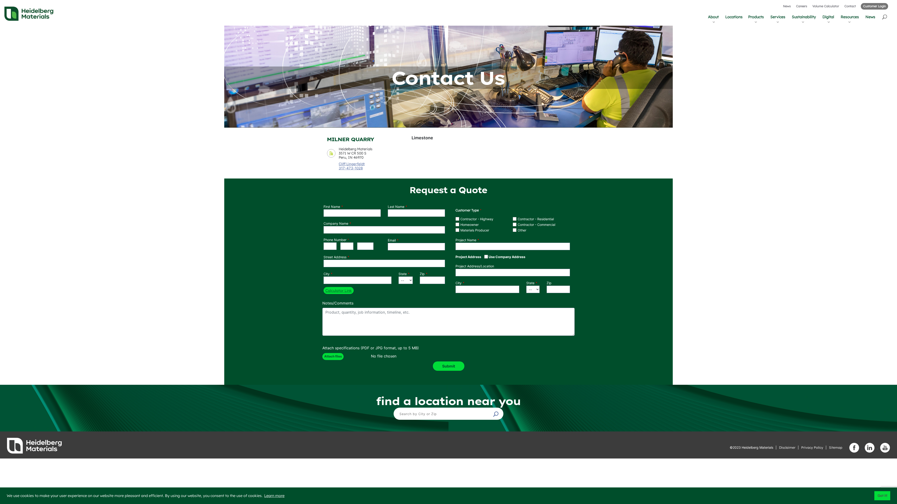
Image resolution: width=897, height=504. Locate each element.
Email (392, 240)
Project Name (466, 240)
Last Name (396, 207)
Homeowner (469, 225)
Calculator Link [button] (338, 290)
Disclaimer (787, 447)
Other (522, 230)
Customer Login (874, 6)
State (403, 274)
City (327, 274)
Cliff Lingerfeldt (352, 164)
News (787, 6)
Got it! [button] (882, 496)
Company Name (336, 223)
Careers (801, 6)
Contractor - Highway (476, 219)
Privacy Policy (812, 447)
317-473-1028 (351, 168)
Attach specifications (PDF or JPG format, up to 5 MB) (370, 348)
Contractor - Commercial (536, 225)
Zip (422, 274)
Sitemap (835, 447)
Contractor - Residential (536, 219)
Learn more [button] (274, 495)
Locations (734, 16)
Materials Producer (474, 230)
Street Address (335, 257)
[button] (885, 17)
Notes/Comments (337, 303)
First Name (332, 207)
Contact (850, 6)
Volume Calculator (825, 6)
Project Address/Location (475, 266)
